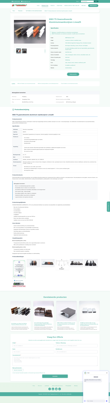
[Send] (107, 401)
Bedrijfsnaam (59, 349)
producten (47, 385)
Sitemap (75, 385)
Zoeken (96, 1)
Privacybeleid (68, 385)
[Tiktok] (59, 389)
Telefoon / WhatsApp (61, 342)
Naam (13, 349)
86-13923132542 (16, 1)
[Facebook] (49, 389)
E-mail (14, 342)
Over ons (59, 5)
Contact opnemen (20, 329)
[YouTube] (56, 389)
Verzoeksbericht (16, 355)
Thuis (13, 10)
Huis (38, 5)
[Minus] (107, 373)
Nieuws (83, 5)
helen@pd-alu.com (26, 1)
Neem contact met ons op (71, 5)
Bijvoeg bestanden (17, 367)
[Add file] (85, 401)
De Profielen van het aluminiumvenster (34, 10)
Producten (45, 5)
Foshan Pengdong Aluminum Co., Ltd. (54, 394)
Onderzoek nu (93, 5)
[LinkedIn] (53, 389)
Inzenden (55, 376)
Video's (52, 5)
